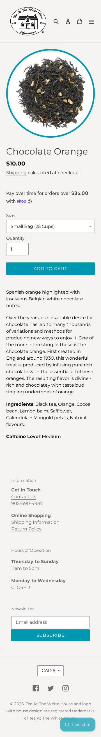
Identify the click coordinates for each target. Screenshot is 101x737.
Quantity (15, 238)
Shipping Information (35, 522)
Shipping (16, 172)
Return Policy (26, 529)
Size (10, 215)
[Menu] (91, 21)
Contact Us (23, 496)
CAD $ (49, 670)
